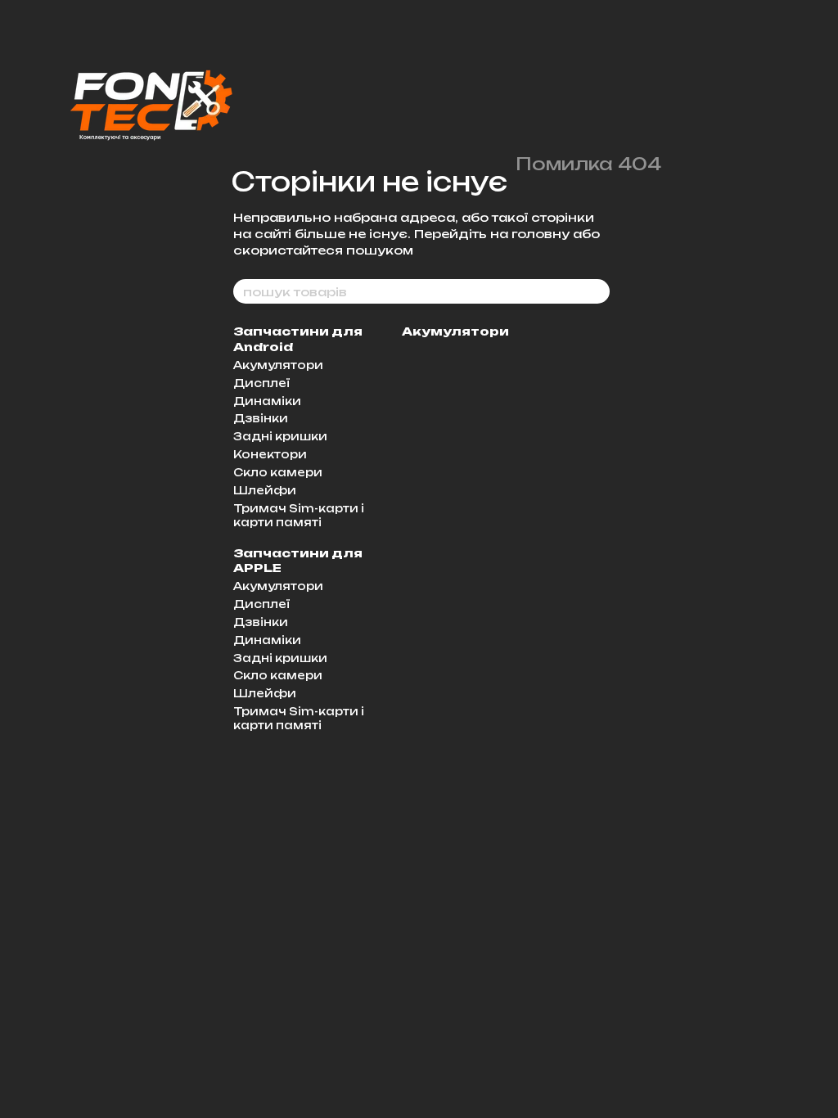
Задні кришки (280, 436)
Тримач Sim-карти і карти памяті (298, 515)
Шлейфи (264, 490)
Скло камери (277, 472)
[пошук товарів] (596, 291)
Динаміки (267, 401)
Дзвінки (260, 418)
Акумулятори (278, 365)
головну (540, 234)
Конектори (270, 454)
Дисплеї (261, 383)
